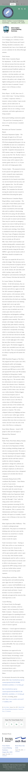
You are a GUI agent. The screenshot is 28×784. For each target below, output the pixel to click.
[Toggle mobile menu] (25, 9)
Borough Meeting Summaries (11, 709)
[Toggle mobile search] (22, 9)
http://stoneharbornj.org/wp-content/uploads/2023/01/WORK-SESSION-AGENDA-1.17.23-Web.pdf (13, 682)
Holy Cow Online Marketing (16, 768)
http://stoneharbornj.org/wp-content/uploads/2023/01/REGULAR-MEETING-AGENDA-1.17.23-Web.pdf (13, 691)
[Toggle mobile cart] (19, 9)
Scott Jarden (6, 707)
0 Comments (8, 711)
